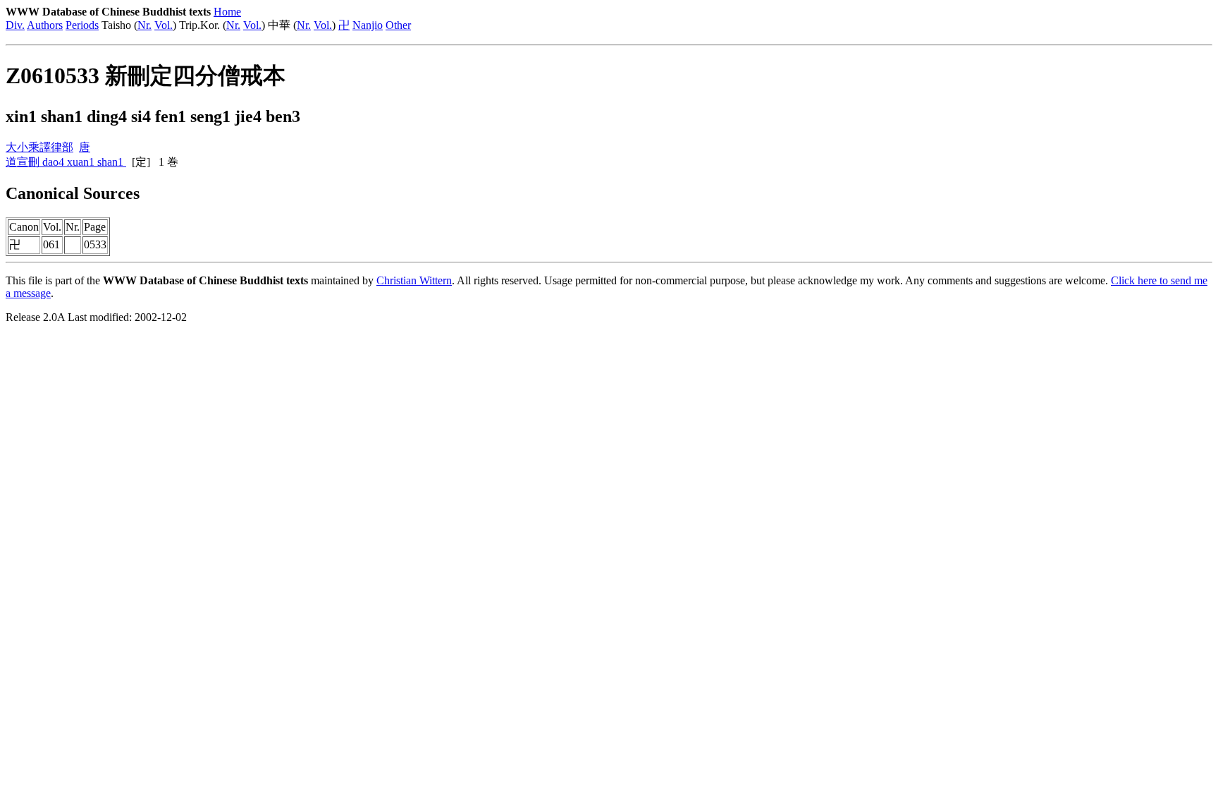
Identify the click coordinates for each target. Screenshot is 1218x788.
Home (227, 12)
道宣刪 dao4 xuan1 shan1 (66, 162)
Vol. (163, 25)
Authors (45, 25)
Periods (82, 25)
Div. (15, 25)
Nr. (144, 25)
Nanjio (367, 25)
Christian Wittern (414, 280)
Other (398, 25)
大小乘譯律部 (39, 147)
